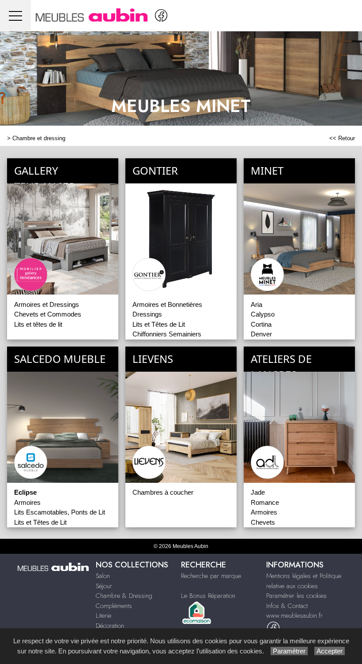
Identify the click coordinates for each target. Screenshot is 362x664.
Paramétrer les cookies (296, 596)
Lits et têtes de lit (38, 324)
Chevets (263, 522)
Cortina (261, 324)
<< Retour (342, 138)
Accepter (329, 651)
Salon (103, 576)
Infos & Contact (287, 606)
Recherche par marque (211, 576)
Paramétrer (289, 651)
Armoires (27, 502)
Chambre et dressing (38, 138)
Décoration (110, 625)
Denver (261, 334)
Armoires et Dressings (46, 304)
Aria (256, 304)
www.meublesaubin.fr (294, 615)
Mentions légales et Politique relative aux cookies (303, 581)
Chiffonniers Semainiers (166, 334)
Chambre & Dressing (124, 596)
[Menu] (15, 15)
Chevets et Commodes (47, 314)
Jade (258, 492)
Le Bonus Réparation (208, 596)
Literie (103, 615)
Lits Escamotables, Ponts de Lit (59, 512)
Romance (265, 502)
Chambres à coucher (162, 492)
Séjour (104, 586)
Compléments (114, 606)
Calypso (263, 314)
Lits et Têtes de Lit (158, 324)
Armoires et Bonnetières (167, 304)
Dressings (147, 314)
